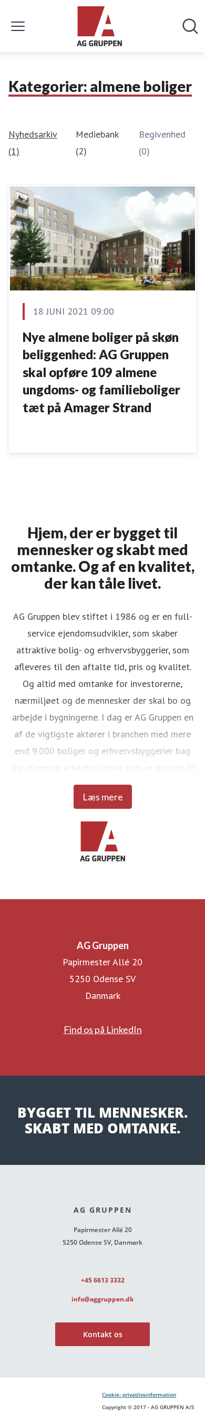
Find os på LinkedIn (103, 1029)
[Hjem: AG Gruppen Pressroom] (99, 26)
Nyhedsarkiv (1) (32, 142)
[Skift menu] (17, 26)
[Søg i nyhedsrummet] (190, 26)
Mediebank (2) (97, 142)
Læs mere (103, 797)
